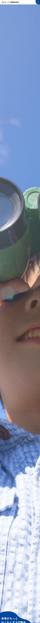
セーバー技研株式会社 (10, 2)
